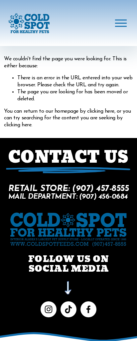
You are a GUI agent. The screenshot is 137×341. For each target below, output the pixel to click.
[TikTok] (68, 309)
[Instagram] (49, 309)
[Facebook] (88, 309)
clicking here (100, 111)
